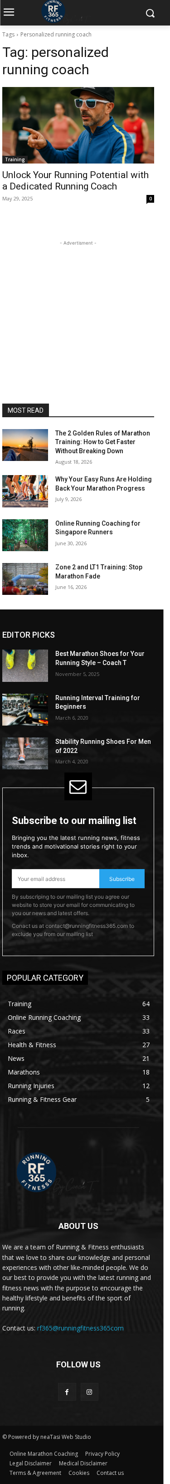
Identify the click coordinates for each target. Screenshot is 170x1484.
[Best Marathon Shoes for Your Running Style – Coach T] (25, 665)
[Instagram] (89, 1392)
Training (15, 159)
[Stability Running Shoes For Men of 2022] (25, 753)
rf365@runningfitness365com (80, 1328)
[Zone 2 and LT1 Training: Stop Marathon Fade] (25, 579)
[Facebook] (67, 1392)
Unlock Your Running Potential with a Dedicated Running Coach (75, 180)
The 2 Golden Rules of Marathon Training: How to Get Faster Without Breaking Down (102, 442)
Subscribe (122, 878)
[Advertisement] (78, 305)
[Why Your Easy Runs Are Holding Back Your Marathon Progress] (25, 491)
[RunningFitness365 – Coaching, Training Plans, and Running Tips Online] (78, 1172)
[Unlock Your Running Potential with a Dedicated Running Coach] (78, 125)
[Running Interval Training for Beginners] (25, 710)
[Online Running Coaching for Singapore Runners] (25, 535)
